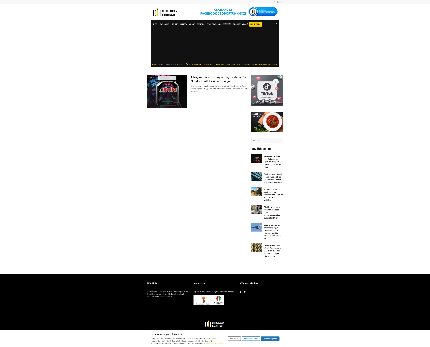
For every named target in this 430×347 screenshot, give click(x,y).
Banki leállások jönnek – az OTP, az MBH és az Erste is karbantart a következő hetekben (233, 64)
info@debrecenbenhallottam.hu (223, 292)
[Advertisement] (215, 45)
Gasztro (201, 24)
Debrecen (196, 64)
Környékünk (255, 24)
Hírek (155, 24)
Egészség (227, 24)
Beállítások (234, 338)
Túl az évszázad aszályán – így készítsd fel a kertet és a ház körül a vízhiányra (273, 194)
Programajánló (240, 24)
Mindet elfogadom (270, 338)
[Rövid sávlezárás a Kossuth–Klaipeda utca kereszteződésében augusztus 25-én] (256, 209)
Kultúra (183, 24)
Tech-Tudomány (214, 24)
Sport (192, 24)
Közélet (174, 24)
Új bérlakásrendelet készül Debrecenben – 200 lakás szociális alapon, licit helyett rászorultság (273, 250)
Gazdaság (164, 24)
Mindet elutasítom (251, 338)
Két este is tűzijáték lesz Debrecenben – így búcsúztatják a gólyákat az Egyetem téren (272, 161)
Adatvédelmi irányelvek (214, 343)
